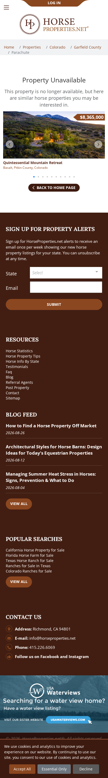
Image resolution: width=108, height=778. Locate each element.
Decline (86, 768)
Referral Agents (19, 382)
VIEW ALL (19, 503)
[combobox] (66, 273)
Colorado (58, 47)
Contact (12, 392)
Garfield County (88, 47)
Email (12, 288)
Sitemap (13, 398)
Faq (9, 371)
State (11, 273)
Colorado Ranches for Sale (29, 571)
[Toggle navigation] (6, 7)
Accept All (22, 768)
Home (9, 47)
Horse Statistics (19, 350)
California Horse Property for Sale (35, 550)
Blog (9, 377)
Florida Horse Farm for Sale (29, 555)
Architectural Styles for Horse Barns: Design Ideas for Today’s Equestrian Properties (54, 450)
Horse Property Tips (23, 356)
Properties (32, 47)
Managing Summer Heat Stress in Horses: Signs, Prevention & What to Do (51, 477)
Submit (54, 304)
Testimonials (17, 366)
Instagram (79, 656)
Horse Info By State (22, 361)
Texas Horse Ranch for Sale (29, 560)
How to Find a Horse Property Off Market (51, 426)
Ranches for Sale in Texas (28, 565)
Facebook (49, 656)
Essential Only (54, 768)
